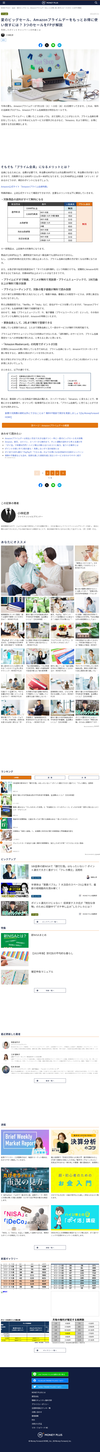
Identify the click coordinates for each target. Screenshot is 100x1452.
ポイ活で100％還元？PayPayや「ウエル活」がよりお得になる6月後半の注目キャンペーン (44, 451)
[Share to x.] (47, 45)
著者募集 (35, 1416)
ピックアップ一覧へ (50, 922)
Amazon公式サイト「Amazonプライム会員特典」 (25, 186)
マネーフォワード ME (40, 1427)
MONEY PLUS (5, 8)
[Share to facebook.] (40, 45)
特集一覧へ (50, 990)
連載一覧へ (50, 1248)
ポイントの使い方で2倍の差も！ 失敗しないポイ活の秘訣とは (32, 448)
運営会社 (35, 1396)
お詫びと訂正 (37, 1423)
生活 (13, 8)
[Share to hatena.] (59, 45)
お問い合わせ (37, 1412)
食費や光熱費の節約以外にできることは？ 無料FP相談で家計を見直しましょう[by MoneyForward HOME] (52, 415)
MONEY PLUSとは (38, 1392)
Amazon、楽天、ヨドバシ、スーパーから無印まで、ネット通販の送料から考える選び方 (43, 441)
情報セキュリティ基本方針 (42, 1400)
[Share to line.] (53, 45)
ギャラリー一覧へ (50, 1350)
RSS (33, 1420)
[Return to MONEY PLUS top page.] (50, 2)
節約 (3, 40)
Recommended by (89, 726)
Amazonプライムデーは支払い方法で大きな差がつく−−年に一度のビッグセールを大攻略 (44, 438)
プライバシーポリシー (40, 1404)
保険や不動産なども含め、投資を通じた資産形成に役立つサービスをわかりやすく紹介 (43, 455)
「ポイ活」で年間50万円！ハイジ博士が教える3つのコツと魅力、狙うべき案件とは (41, 445)
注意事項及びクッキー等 (41, 1408)
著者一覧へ (50, 1081)
